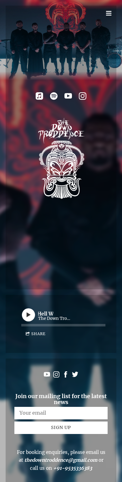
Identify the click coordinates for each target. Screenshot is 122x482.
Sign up (61, 427)
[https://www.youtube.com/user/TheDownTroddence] (68, 96)
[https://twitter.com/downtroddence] (75, 375)
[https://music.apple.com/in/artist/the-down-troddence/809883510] (39, 96)
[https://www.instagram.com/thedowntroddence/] (82, 96)
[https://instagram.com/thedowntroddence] (56, 375)
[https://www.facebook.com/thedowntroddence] (66, 375)
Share (38, 333)
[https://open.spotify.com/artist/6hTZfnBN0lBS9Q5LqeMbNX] (54, 96)
